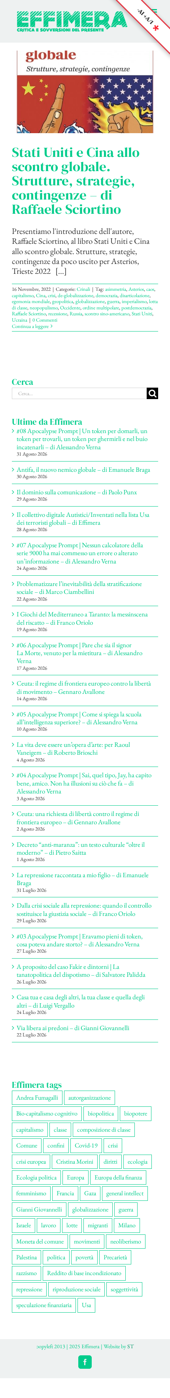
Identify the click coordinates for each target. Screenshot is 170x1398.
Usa (86, 1305)
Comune (26, 1145)
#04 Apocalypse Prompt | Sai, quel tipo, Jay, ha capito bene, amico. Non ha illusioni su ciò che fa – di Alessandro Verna (84, 783)
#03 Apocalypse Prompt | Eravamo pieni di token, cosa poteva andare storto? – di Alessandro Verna (80, 940)
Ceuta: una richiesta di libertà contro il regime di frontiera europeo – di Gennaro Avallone (78, 817)
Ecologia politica (36, 1177)
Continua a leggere (30, 326)
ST (130, 1346)
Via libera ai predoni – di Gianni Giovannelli (73, 1027)
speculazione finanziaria (44, 1305)
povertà (84, 1257)
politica (56, 1257)
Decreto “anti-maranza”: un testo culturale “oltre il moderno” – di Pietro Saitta (81, 848)
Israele (23, 1225)
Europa (75, 1177)
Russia (76, 313)
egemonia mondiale (31, 301)
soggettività (124, 1289)
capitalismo (23, 295)
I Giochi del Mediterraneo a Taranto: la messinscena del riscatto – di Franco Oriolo (82, 618)
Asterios (136, 289)
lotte (71, 1225)
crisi (51, 295)
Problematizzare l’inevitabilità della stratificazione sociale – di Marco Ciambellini (79, 587)
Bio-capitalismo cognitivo (46, 1113)
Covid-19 (86, 1145)
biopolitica (101, 1113)
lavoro (48, 1225)
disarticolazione (134, 295)
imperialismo (134, 301)
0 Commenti (44, 320)
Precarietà (115, 1257)
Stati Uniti (142, 313)
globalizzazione (90, 301)
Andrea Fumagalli (37, 1097)
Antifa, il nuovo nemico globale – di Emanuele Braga (83, 469)
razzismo (26, 1273)
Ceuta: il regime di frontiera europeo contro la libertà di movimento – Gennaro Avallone (84, 687)
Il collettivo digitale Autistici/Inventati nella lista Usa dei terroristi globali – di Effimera (83, 518)
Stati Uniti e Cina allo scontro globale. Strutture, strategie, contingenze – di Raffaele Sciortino (76, 181)
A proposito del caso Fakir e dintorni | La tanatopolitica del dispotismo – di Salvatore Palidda (81, 970)
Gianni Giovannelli (39, 1209)
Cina (40, 295)
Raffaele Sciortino (29, 313)
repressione (29, 1289)
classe (60, 1129)
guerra (113, 301)
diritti (110, 1161)
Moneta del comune (40, 1241)
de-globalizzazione (75, 295)
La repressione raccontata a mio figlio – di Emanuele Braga (83, 878)
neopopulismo (44, 307)
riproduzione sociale (76, 1289)
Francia (65, 1193)
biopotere (135, 1113)
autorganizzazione (89, 1097)
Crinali (83, 289)
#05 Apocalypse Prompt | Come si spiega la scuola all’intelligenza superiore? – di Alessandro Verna (79, 718)
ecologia (137, 1161)
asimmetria (115, 289)
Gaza (90, 1193)
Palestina (26, 1257)
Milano (127, 1225)
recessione (57, 313)
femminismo (31, 1193)
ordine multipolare (101, 307)
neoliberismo (125, 1241)
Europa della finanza (118, 1177)
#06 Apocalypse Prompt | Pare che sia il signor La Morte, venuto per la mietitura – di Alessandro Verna (79, 653)
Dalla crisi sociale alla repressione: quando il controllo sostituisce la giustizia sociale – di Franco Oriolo (84, 909)
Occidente (70, 307)
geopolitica (62, 301)
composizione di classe (103, 1129)
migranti (98, 1225)
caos (150, 289)
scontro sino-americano (107, 313)
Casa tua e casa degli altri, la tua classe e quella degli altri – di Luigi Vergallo (81, 1001)
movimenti (87, 1241)
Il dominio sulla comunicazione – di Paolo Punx (77, 492)
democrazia (106, 295)
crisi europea (31, 1161)
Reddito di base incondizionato (84, 1273)
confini (55, 1145)
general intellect (125, 1193)
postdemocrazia (136, 307)
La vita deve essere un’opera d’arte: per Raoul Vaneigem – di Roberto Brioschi (73, 748)
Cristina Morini (74, 1161)
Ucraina (19, 320)
